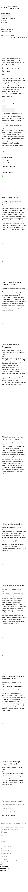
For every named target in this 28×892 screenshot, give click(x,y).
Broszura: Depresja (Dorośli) (12, 197)
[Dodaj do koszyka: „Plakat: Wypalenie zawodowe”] (4, 558)
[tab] (7, 125)
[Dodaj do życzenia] (4, 233)
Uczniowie (18, 120)
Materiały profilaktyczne (16, 58)
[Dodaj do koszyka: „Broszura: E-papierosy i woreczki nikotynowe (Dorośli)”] (4, 717)
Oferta (2, 838)
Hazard (23, 288)
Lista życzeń (4, 856)
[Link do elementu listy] (14, 808)
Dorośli (4, 205)
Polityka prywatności (6, 846)
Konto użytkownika (6, 853)
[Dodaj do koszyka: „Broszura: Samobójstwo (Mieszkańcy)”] (4, 392)
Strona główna (6, 58)
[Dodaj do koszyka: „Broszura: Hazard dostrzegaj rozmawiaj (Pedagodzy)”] (4, 317)
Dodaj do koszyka (8, 109)
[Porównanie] (4, 194)
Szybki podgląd (4, 241)
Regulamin (4, 849)
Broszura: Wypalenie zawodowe (13, 586)
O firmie (3, 835)
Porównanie (4, 859)
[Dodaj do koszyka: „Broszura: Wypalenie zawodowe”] (4, 631)
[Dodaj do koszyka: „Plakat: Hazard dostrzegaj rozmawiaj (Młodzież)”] (4, 791)
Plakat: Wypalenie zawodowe (12, 524)
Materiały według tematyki (9, 60)
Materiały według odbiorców (17, 118)
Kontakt (3, 841)
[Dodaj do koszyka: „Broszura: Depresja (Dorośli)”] (4, 237)
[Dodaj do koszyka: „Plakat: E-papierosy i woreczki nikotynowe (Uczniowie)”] (4, 479)
